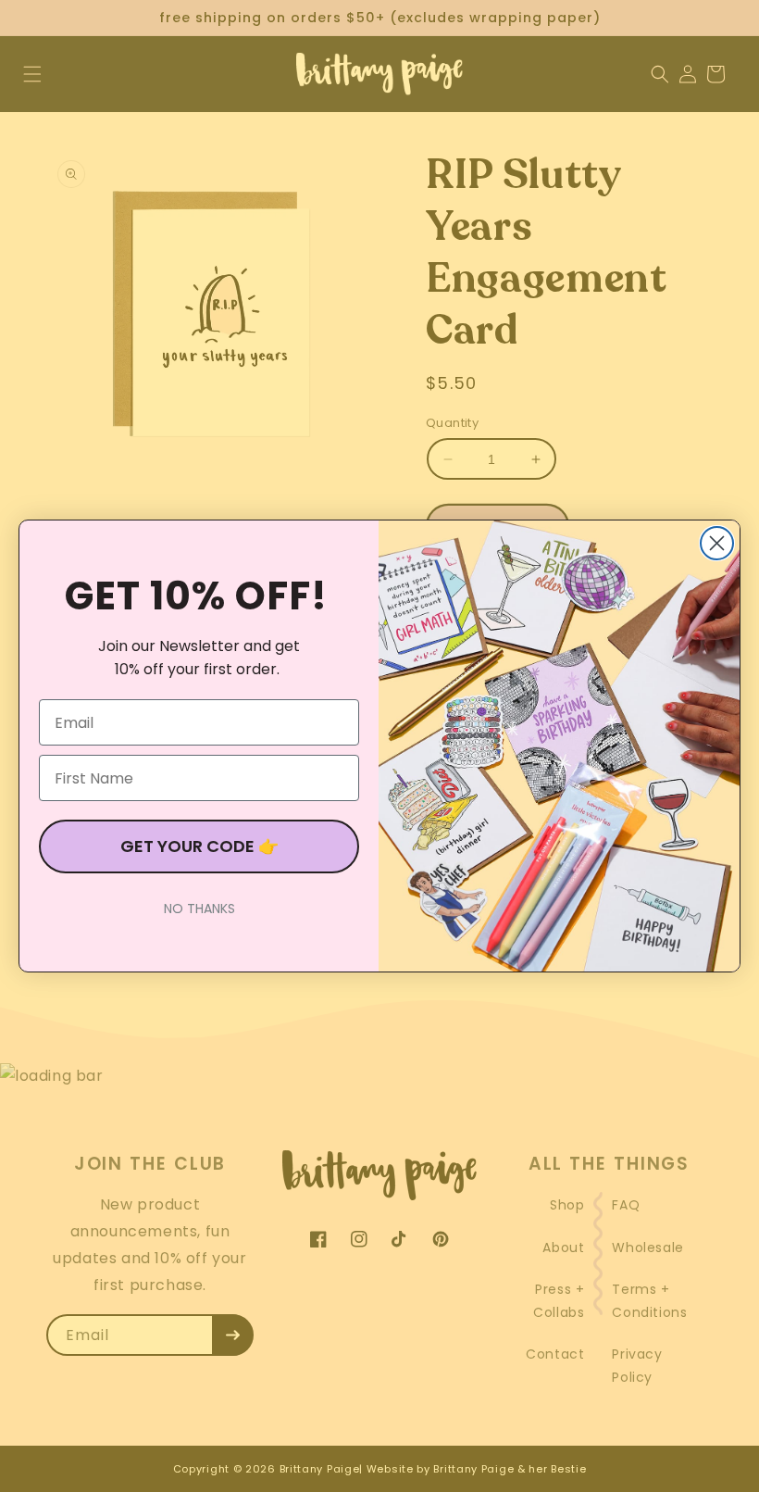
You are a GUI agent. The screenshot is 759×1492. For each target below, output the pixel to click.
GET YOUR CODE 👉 (199, 846)
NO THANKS (199, 908)
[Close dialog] (717, 543)
